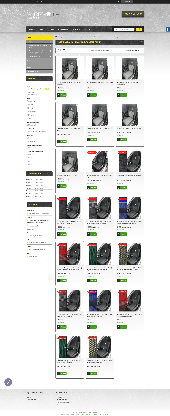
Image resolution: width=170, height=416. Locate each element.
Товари (41, 29)
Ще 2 (30, 118)
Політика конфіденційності (101, 414)
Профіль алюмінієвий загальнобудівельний (36, 51)
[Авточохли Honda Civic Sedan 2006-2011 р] (70, 115)
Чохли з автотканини (101, 37)
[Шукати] (139, 29)
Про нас (87, 29)
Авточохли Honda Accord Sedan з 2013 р (100, 83)
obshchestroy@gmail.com (37, 249)
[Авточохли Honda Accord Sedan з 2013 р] (100, 68)
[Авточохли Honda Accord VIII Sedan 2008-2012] (70, 68)
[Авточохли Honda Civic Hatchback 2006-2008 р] (130, 68)
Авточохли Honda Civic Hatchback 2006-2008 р (128, 83)
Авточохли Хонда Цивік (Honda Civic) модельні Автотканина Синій (129, 222)
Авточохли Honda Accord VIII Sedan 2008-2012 (68, 83)
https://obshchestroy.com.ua (38, 242)
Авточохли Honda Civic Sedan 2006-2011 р (69, 129)
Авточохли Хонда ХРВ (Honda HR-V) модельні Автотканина (99, 176)
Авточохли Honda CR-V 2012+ (67, 175)
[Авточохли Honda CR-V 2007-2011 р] (130, 115)
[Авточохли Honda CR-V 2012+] (70, 161)
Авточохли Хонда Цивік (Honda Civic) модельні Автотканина (129, 176)
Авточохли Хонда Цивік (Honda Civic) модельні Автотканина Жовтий (129, 269)
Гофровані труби (34, 56)
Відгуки (29, 67)
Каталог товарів (62, 399)
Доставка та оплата (33, 71)
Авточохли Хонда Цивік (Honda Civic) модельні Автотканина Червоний (69, 269)
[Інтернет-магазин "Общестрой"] (39, 14)
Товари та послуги (64, 37)
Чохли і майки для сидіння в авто (82, 37)
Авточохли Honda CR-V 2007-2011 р (129, 129)
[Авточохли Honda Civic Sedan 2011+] (100, 115)
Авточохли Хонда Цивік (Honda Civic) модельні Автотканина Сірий (99, 222)
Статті (29, 60)
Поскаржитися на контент (86, 414)
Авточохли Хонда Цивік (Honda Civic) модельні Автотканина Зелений (99, 269)
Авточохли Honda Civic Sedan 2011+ (99, 129)
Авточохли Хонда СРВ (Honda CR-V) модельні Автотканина (69, 222)
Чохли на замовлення (59, 29)
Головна (31, 29)
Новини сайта (31, 399)
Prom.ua (94, 412)
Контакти (76, 29)
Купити (63, 95)
